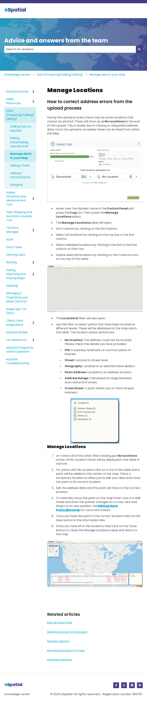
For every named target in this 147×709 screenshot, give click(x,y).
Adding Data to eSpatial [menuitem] (20, 128)
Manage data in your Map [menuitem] (20, 156)
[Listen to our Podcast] (140, 685)
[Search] (139, 49)
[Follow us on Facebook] (116, 685)
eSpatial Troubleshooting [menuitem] (17, 361)
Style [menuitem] (9, 239)
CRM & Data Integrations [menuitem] (14, 323)
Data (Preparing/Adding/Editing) (60, 75)
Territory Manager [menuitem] (12, 230)
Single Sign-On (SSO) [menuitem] (16, 311)
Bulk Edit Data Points (59, 622)
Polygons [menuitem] (16, 185)
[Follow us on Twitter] (124, 685)
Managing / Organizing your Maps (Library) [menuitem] (17, 297)
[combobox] (70, 49)
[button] (33, 92)
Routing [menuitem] (11, 262)
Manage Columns (58, 641)
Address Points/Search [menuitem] (20, 175)
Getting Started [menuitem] (17, 91)
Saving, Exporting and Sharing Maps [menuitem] (16, 274)
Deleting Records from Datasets (67, 632)
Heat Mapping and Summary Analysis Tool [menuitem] (19, 216)
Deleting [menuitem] (12, 286)
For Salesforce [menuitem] (16, 340)
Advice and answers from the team (56, 40)
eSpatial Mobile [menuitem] (17, 332)
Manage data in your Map (107, 75)
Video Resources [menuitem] (13, 101)
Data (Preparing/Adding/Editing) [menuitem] (20, 115)
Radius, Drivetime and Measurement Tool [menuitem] (16, 198)
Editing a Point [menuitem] (20, 165)
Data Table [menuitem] (14, 247)
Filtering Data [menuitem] (15, 255)
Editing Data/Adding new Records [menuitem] (19, 142)
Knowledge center (17, 75)
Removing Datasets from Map (66, 650)
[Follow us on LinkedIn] (132, 685)
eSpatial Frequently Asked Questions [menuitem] (20, 350)
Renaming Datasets (59, 659)
